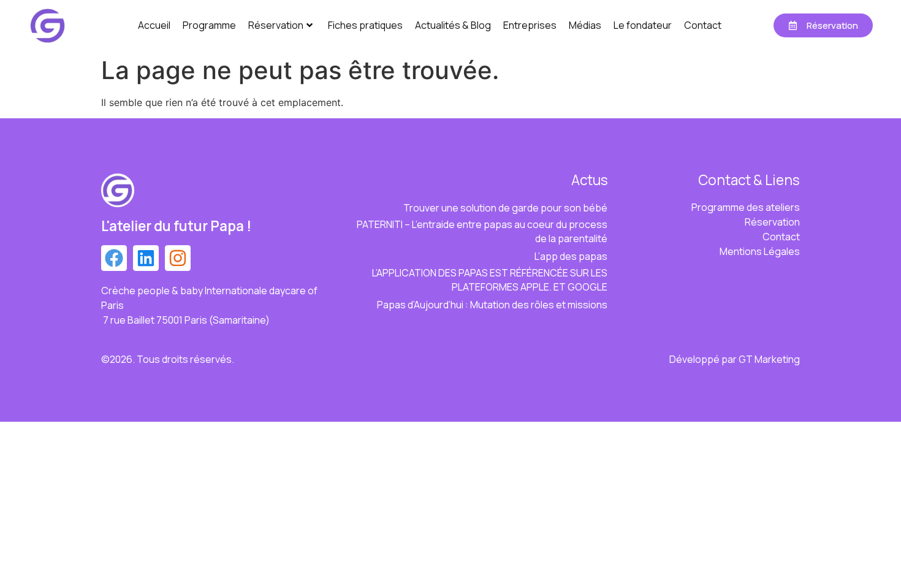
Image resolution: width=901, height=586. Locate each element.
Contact (702, 25)
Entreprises (530, 25)
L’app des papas (570, 256)
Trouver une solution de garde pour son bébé (505, 208)
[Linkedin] (146, 258)
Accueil (154, 25)
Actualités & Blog (453, 25)
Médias (585, 25)
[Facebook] (114, 258)
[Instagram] (178, 258)
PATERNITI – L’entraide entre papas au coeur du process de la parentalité (482, 231)
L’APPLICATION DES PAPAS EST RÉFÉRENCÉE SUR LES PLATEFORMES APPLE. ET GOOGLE (489, 280)
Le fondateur (643, 25)
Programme (209, 25)
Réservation (275, 25)
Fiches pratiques (365, 25)
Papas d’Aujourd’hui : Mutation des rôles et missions (492, 304)
